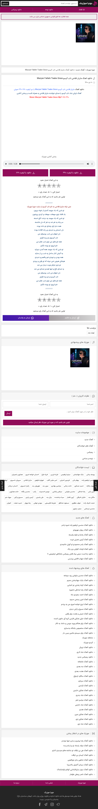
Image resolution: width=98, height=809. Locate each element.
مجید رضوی (77, 509)
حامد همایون (14, 491)
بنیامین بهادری (56, 486)
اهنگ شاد (91, 333)
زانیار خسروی (24, 486)
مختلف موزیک (87, 638)
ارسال (8, 413)
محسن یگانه (25, 491)
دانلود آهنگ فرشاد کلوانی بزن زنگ (80, 549)
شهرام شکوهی (39, 480)
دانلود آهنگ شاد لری (85, 724)
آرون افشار (70, 497)
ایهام (5, 480)
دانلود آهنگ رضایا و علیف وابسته (81, 535)
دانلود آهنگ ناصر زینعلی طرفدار (81, 774)
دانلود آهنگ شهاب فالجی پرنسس (80, 558)
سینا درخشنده (59, 497)
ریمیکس (90, 452)
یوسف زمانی (90, 474)
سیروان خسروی (15, 480)
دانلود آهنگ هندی (86, 709)
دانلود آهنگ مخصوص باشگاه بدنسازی (78, 628)
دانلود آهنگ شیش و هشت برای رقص (79, 614)
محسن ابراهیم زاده (88, 480)
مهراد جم (8, 497)
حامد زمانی (68, 486)
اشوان (9, 503)
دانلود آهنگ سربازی (85, 681)
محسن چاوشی (70, 491)
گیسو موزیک (88, 642)
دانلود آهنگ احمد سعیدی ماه (82, 594)
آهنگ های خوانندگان (85, 446)
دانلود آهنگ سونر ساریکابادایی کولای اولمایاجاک (75, 769)
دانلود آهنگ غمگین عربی (84, 714)
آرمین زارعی (29, 497)
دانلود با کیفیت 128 (23, 172)
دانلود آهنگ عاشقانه (85, 661)
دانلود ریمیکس (16, 9)
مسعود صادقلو (64, 503)
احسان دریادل (13, 486)
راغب (34, 491)
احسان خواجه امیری (32, 474)
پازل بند (49, 497)
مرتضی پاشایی (57, 491)
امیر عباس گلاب (52, 480)
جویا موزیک (90, 70)
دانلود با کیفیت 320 (70, 172)
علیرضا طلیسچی (50, 503)
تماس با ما (49, 783)
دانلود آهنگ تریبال (86, 647)
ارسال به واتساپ (24, 317)
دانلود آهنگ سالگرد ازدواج (83, 676)
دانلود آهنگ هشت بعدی (84, 671)
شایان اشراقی (81, 497)
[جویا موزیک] (88, 3)
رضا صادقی (81, 491)
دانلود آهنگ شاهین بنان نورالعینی (80, 760)
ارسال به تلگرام (70, 317)
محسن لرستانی (89, 509)
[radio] (58, 185)
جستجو (5, 3)
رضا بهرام (28, 503)
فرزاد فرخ (45, 474)
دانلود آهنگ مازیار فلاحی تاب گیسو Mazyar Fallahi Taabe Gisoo (64, 78)
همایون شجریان (17, 474)
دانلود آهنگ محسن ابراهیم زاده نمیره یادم (77, 525)
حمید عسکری (79, 486)
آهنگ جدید (80, 70)
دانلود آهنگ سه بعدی (85, 666)
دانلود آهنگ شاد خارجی (84, 705)
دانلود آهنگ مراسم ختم (84, 700)
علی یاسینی (40, 497)
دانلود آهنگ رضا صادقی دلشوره (81, 590)
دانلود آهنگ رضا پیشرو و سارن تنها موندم (77, 741)
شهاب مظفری (76, 503)
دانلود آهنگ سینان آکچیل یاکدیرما (80, 765)
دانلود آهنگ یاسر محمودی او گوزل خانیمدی (76, 544)
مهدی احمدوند (44, 491)
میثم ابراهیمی (65, 474)
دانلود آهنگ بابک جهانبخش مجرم (80, 580)
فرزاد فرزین (54, 474)
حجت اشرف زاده (89, 503)
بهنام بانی (75, 480)
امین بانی (91, 491)
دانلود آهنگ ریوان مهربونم (83, 530)
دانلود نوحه (49, 9)
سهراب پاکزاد (90, 486)
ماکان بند (91, 497)
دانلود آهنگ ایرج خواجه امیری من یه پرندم (77, 604)
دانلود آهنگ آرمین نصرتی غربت (81, 539)
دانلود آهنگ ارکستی (85, 685)
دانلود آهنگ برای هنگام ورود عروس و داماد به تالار (74, 623)
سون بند (45, 486)
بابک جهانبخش (78, 474)
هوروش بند (36, 486)
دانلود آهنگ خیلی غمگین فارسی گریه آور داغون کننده (73, 618)
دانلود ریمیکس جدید (85, 657)
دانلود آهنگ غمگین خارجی (83, 690)
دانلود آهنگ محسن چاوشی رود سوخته (78, 575)
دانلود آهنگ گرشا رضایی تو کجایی (80, 585)
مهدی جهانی (38, 503)
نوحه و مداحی (87, 458)
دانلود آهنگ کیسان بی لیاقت (82, 755)
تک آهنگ (82, 9)
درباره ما (16, 783)
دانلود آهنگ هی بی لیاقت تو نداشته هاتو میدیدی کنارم (72, 750)
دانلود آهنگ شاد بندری (84, 695)
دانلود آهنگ (79, 89)
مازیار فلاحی (28, 480)
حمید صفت (18, 503)
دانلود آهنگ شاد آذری (85, 652)
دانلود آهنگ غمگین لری (84, 719)
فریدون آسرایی (65, 480)
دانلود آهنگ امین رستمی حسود (81, 599)
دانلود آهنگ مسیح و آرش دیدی (81, 609)
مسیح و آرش (18, 497)
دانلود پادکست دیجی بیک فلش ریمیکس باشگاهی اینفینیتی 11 (70, 554)
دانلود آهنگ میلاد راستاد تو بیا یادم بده (78, 745)
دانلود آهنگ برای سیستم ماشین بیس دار (78, 633)
